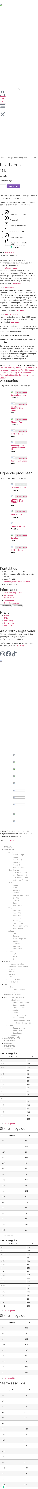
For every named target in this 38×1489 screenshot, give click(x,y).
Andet (10, 951)
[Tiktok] (14, 653)
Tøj (5, 984)
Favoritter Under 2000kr (18, 967)
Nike (10, 883)
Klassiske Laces (21, 375)
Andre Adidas (18, 949)
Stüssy (11, 987)
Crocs (15, 959)
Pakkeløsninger (14, 1035)
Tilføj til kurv (13, 186)
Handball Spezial (19, 938)
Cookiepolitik (18, 605)
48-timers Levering (7, 367)
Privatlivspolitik (6, 605)
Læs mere (17, 283)
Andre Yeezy (18, 928)
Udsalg (9, 158)
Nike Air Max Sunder (21, 895)
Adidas (11, 931)
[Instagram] (2, 653)
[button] (19, 252)
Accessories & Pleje (24, 367)
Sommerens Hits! (12, 1038)
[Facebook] (8, 653)
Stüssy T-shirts (19, 990)
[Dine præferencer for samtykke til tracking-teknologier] (4, 1487)
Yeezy (10, 908)
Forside (2, 158)
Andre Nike (17, 905)
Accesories (9, 381)
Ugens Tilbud (13, 974)
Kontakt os (9, 1046)
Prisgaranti (9, 287)
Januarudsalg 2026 (20, 158)
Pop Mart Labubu (12, 995)
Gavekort (9, 1043)
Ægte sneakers (11, 268)
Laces (31, 375)
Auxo (12, 840)
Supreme (12, 992)
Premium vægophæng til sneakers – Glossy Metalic (23, 1021)
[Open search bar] (19, 90)
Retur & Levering (11, 314)
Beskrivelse (9, 253)
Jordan (11, 852)
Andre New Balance (20, 880)
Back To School (14, 982)
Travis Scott (17, 900)
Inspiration (9, 1041)
